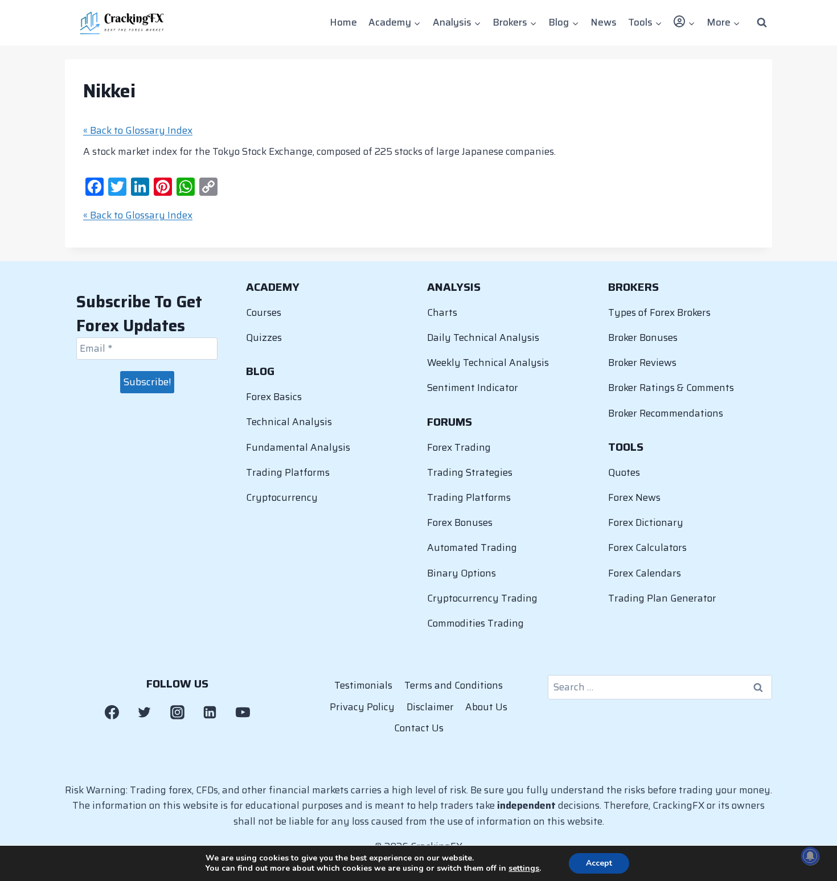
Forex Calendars (644, 573)
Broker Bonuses (643, 337)
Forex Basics (274, 396)
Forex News (634, 497)
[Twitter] (144, 712)
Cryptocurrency (282, 497)
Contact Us (419, 728)
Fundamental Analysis (298, 447)
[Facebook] (111, 712)
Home (343, 22)
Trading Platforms (288, 472)
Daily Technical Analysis (483, 337)
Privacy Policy (362, 706)
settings (523, 868)
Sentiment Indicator (472, 387)
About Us (486, 706)
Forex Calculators (647, 547)
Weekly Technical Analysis (488, 362)
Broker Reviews (642, 362)
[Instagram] (177, 712)
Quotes (624, 472)
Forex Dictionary (645, 522)
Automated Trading (472, 547)
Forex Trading (459, 447)
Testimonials (363, 685)
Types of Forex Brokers (659, 312)
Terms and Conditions (453, 685)
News (603, 22)
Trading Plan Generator (662, 598)
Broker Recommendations (665, 413)
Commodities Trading (475, 623)
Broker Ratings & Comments (671, 387)
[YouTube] (242, 712)
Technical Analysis (289, 421)
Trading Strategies (469, 472)
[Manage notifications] (810, 856)
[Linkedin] (210, 712)
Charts (442, 312)
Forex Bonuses (460, 522)
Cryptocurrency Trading (482, 598)
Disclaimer (430, 706)
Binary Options (461, 573)
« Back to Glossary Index (137, 130)
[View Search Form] (762, 23)
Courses (263, 312)
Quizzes (264, 337)
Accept (599, 863)
